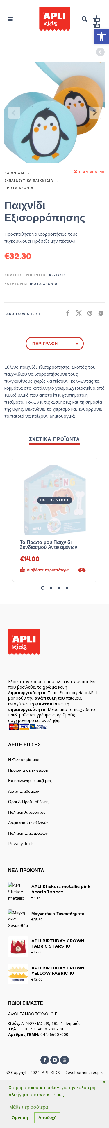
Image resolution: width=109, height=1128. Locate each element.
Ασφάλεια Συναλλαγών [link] (28, 822)
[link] (101, 36)
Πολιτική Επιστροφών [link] (28, 833)
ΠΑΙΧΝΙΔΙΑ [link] (14, 173)
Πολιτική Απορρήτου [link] (27, 812)
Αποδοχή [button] (47, 1117)
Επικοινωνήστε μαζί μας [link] (30, 780)
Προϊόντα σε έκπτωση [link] (28, 770)
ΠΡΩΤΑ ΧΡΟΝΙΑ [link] (18, 187)
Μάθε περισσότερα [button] (28, 1107)
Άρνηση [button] (20, 1117)
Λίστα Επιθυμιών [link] (23, 791)
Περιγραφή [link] (45, 343)
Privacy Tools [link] (21, 843)
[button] (42, 588)
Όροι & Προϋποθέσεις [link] (28, 801)
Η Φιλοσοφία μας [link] (23, 759)
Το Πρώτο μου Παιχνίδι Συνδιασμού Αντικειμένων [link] (48, 544)
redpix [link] (97, 1072)
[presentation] (14, 113)
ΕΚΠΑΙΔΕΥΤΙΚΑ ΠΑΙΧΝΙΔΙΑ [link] (28, 180)
